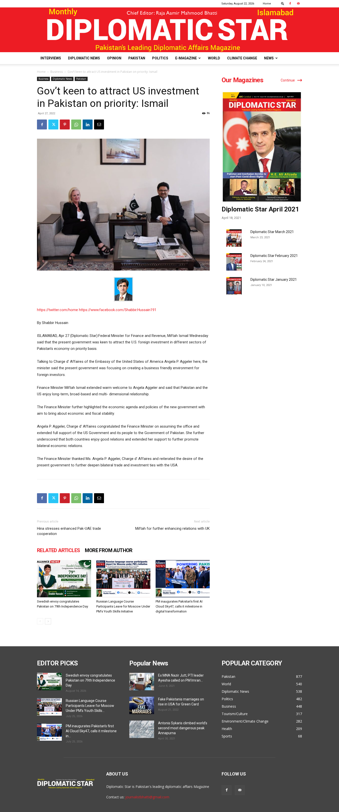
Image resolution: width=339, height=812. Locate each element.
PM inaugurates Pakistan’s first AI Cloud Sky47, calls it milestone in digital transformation (179, 606)
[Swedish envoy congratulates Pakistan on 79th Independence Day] (64, 578)
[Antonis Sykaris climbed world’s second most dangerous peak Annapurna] (141, 729)
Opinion (114, 58)
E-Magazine (186, 58)
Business (56, 72)
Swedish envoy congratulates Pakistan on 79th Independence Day (90, 680)
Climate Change (242, 58)
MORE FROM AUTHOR (108, 550)
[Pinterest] (65, 124)
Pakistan (136, 58)
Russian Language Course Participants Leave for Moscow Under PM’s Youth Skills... (90, 706)
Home (267, 3)
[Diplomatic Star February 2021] (234, 262)
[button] (282, 3)
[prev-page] (40, 621)
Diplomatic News (84, 58)
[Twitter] (53, 124)
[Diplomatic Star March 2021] (234, 238)
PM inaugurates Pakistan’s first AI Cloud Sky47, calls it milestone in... (91, 731)
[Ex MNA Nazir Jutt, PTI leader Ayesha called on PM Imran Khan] (141, 681)
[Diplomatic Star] (169, 29)
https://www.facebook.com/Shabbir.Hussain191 (117, 310)
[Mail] (298, 3)
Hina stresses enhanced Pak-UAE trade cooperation (69, 531)
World (214, 58)
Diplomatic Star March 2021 (272, 232)
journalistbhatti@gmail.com (147, 797)
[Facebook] (290, 3)
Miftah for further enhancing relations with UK (172, 528)
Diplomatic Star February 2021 (274, 256)
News (269, 58)
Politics (160, 58)
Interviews (50, 58)
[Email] (99, 124)
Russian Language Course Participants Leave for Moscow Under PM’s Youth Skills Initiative (123, 606)
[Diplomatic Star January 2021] (234, 285)
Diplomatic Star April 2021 (260, 209)
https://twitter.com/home (58, 310)
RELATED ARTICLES (58, 550)
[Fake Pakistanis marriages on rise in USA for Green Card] (141, 705)
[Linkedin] (88, 124)
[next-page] (48, 621)
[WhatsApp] (76, 124)
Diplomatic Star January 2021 (273, 280)
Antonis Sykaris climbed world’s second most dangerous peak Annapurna (182, 728)
